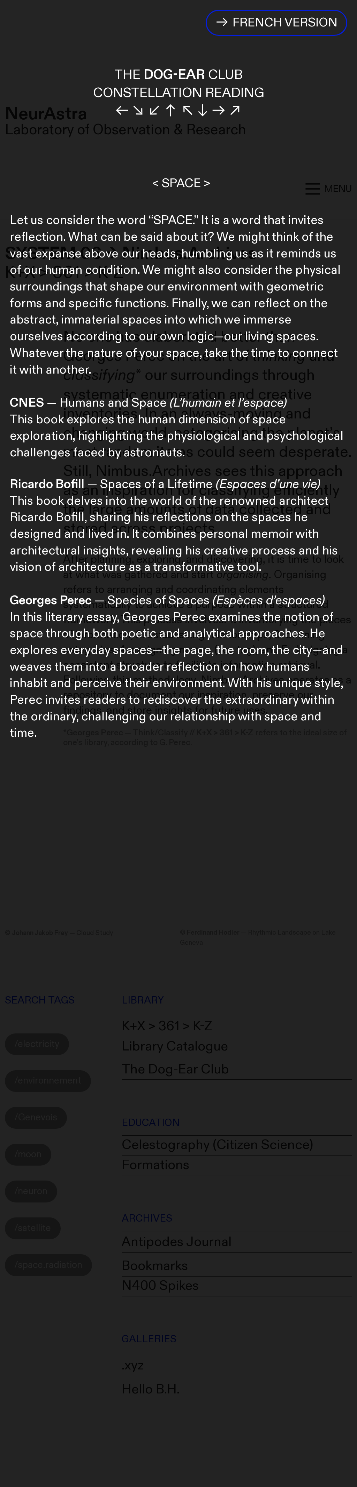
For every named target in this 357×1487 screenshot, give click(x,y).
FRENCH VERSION (283, 23)
